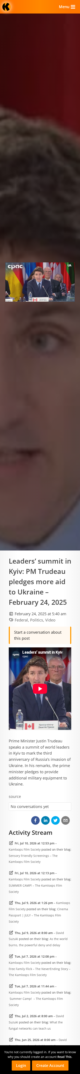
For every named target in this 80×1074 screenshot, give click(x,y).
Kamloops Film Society (25, 849)
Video (50, 620)
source (15, 796)
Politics (36, 620)
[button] (35, 820)
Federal (21, 620)
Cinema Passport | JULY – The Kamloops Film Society (38, 915)
